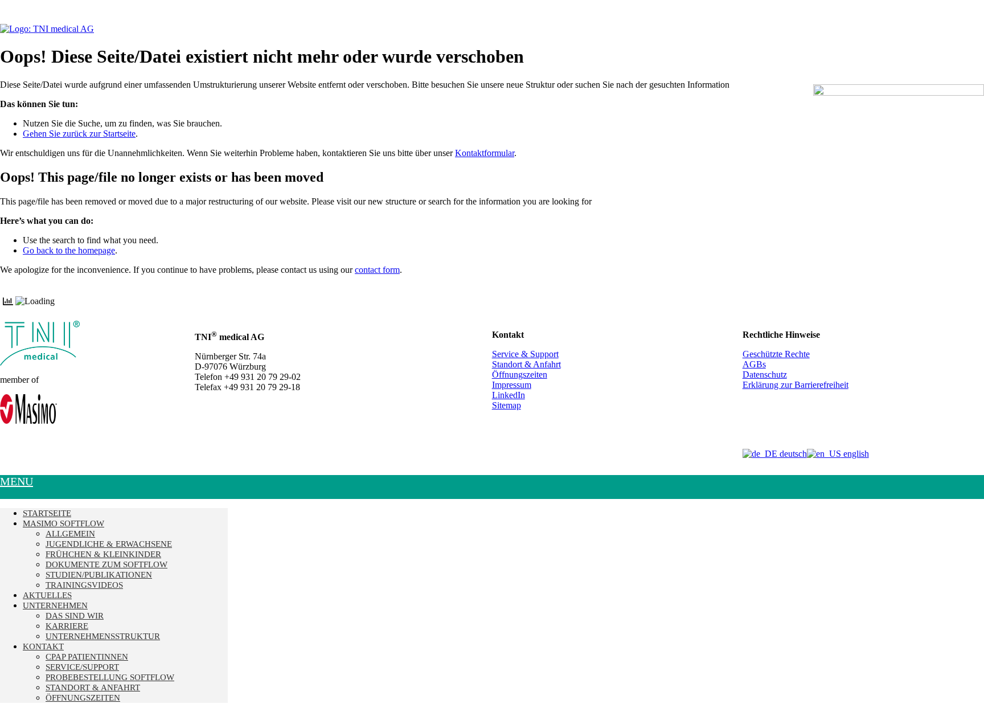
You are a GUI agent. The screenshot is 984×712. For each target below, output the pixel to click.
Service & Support (525, 354)
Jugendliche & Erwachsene (109, 544)
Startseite (47, 513)
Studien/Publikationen (99, 574)
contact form (377, 270)
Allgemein (70, 533)
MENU (16, 481)
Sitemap (506, 405)
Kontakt (43, 646)
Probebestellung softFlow (110, 677)
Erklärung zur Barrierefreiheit (795, 385)
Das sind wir (75, 615)
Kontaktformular (484, 153)
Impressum (511, 385)
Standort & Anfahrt (526, 364)
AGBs (754, 364)
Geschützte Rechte (776, 354)
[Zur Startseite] (47, 29)
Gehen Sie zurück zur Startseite (79, 133)
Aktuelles (47, 595)
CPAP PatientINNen (87, 656)
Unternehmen (55, 605)
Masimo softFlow (63, 523)
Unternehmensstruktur (103, 636)
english (855, 454)
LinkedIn (508, 395)
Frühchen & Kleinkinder (103, 554)
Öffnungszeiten (519, 374)
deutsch (792, 454)
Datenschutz (765, 374)
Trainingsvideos (84, 585)
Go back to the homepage (69, 250)
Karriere (67, 626)
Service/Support (82, 667)
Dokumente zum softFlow (106, 564)
